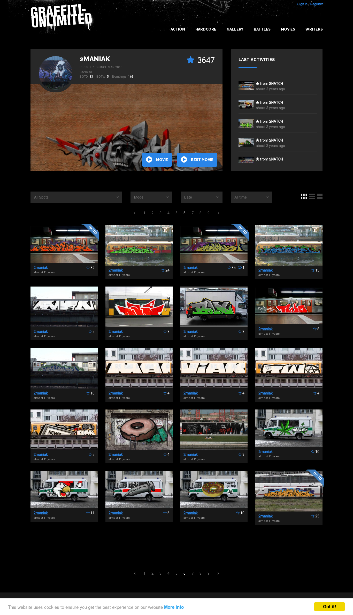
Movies (288, 29)
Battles (262, 29)
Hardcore (205, 29)
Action (178, 29)
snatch (276, 84)
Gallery (235, 29)
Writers (314, 29)
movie (162, 160)
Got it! (329, 606)
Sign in (302, 4)
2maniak (95, 59)
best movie (202, 160)
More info (174, 607)
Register (316, 4)
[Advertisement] (176, 548)
